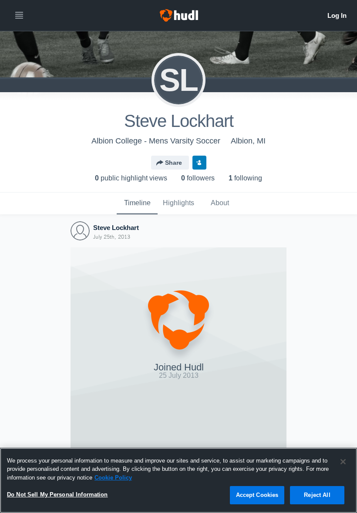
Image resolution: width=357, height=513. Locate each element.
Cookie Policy (113, 477)
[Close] (343, 461)
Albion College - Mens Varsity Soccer (155, 141)
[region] (178, 480)
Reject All (317, 495)
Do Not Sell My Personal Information (57, 494)
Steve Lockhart (116, 227)
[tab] (137, 203)
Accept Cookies (257, 495)
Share (173, 162)
